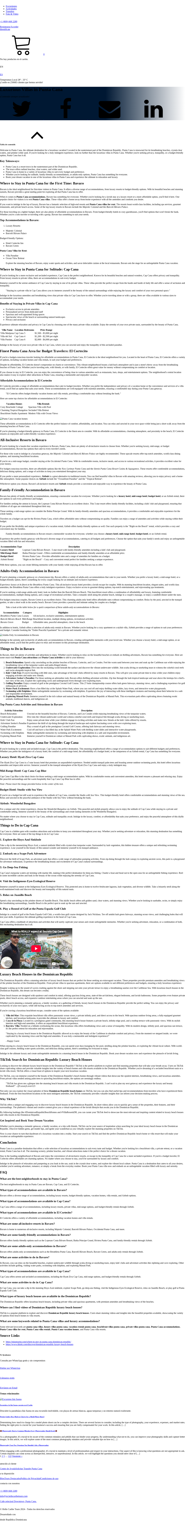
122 (10, 1456)
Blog (2, 1478)
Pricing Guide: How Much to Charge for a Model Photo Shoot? (22, 1417)
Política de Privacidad (30, 1478)
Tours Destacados (12, 1478)
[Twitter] (22, 119)
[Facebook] (66, 119)
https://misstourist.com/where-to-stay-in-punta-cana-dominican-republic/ (38, 1341)
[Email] (110, 119)
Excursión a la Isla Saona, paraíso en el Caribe (16, 1405)
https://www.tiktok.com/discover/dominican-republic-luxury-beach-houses (39, 1344)
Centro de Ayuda (7, 1468)
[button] (22, 54)
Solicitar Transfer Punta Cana (28, 1468)
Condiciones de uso (49, 1478)
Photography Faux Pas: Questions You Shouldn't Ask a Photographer (24, 1445)
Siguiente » (17, 1456)
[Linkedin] (153, 119)
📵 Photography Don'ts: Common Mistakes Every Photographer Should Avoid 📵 (28, 1431)
